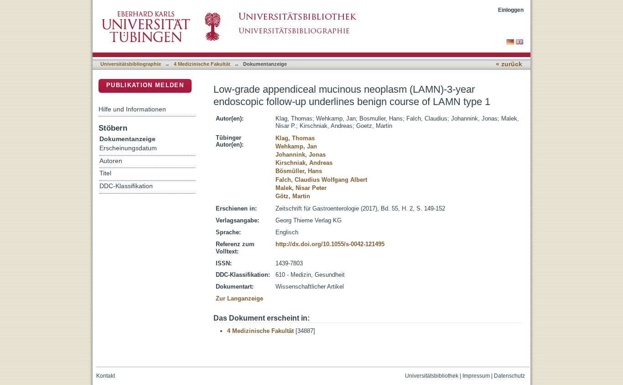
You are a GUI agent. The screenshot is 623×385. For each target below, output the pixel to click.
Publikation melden (145, 85)
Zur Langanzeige (239, 298)
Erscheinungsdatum (128, 148)
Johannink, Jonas (300, 154)
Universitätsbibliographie (130, 64)
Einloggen (511, 10)
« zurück (509, 64)
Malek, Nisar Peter (301, 188)
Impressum (476, 376)
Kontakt (105, 376)
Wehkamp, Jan (296, 146)
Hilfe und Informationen (132, 109)
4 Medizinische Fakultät (202, 64)
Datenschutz (509, 376)
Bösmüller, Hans (298, 171)
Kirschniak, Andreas (303, 162)
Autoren (110, 161)
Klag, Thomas (295, 138)
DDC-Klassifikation (126, 186)
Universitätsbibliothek (431, 376)
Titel (105, 173)
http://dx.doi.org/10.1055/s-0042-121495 (329, 244)
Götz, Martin (292, 196)
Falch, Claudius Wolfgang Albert (321, 179)
